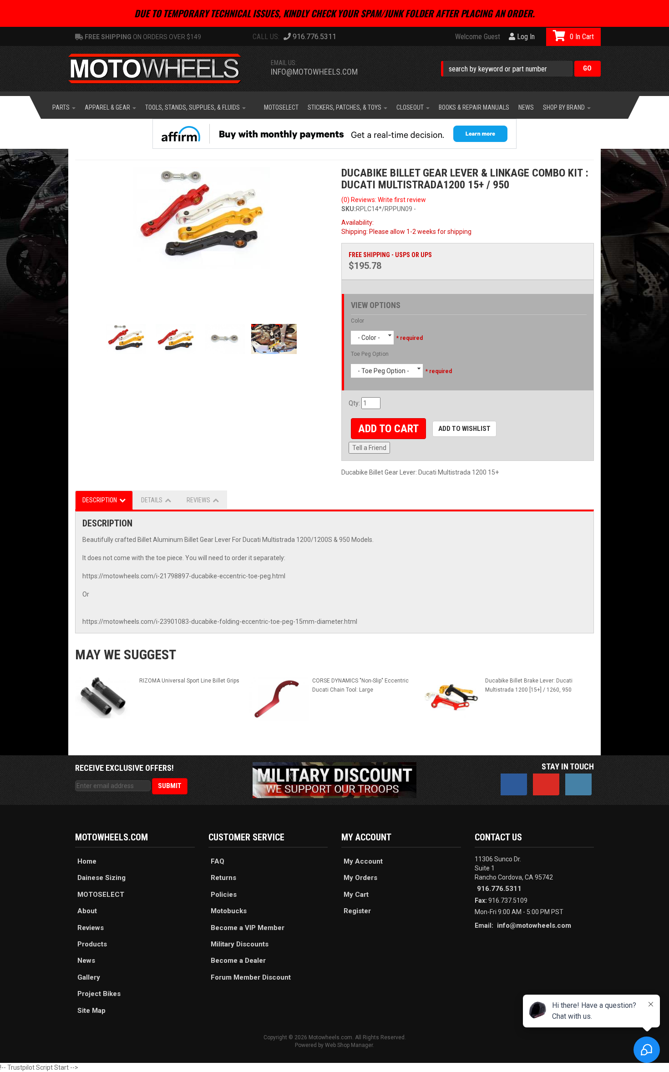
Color (357, 321)
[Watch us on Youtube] (546, 784)
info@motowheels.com (314, 71)
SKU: (348, 208)
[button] (521, 68)
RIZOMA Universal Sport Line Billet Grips (189, 681)
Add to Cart (388, 428)
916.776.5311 (499, 889)
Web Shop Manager (349, 1045)
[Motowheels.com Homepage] (161, 69)
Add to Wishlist (464, 429)
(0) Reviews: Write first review (383, 199)
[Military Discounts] (334, 779)
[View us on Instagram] (578, 784)
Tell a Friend (369, 447)
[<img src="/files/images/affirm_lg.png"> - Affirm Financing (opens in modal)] (334, 134)
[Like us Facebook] (514, 784)
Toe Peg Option (370, 354)
